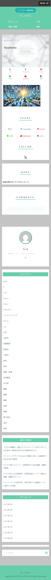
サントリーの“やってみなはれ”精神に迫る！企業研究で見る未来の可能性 (24, 457)
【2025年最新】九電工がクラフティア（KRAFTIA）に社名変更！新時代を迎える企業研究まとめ (24, 449)
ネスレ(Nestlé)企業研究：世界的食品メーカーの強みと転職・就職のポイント (25, 475)
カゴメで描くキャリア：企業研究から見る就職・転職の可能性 (25, 466)
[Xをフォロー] (25, 157)
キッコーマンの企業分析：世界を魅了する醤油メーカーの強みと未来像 (25, 484)
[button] (41, 77)
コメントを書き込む (25, 209)
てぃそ (25, 249)
